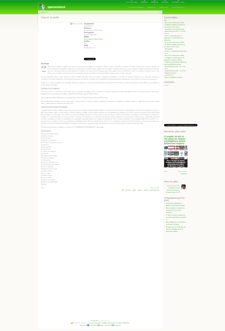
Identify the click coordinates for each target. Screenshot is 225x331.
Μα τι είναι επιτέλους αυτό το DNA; (174, 22)
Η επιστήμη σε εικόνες (178, 2)
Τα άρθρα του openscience (109, 323)
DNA (123, 190)
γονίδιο (134, 190)
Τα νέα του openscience (94, 323)
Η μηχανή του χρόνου (170, 73)
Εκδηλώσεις (154, 2)
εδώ (102, 127)
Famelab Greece (163, 7)
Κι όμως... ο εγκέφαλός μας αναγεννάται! (176, 51)
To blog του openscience (123, 323)
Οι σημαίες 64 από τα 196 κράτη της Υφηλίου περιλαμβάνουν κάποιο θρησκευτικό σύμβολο (174, 139)
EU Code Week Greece (178, 7)
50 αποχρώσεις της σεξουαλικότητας (174, 29)
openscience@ (83, 325)
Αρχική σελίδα (44, 12)
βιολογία (128, 190)
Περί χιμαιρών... (169, 49)
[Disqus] (100, 223)
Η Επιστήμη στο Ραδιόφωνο (136, 7)
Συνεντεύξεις (165, 2)
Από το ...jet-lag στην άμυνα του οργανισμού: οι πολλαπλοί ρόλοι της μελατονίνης (173, 38)
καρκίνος (145, 190)
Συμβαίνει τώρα (151, 7)
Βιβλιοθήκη (144, 2)
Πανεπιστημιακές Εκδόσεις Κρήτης (93, 39)
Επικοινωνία (94, 320)
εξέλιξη (140, 190)
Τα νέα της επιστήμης (131, 2)
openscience (183, 173)
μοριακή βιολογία (154, 190)
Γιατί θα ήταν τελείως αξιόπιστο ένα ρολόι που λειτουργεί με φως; (173, 190)
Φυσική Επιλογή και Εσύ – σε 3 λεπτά (175, 31)
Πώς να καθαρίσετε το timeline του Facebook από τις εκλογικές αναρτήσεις (175, 210)
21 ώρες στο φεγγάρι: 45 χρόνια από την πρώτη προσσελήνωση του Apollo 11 (176, 217)
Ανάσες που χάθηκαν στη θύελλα (173, 77)
